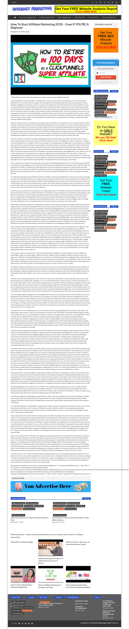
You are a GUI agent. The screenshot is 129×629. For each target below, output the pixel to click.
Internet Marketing (98, 623)
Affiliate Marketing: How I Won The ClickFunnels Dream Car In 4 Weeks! (50, 561)
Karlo (28, 32)
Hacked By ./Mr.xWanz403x (81, 607)
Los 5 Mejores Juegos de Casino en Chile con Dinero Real (50, 604)
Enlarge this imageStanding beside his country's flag (43, 534)
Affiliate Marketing (28, 17)
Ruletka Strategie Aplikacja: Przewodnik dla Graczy (109, 613)
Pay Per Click (80, 17)
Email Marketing (64, 17)
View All (86, 498)
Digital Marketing (46, 17)
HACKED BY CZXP (81, 601)
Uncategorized (17, 509)
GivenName (79, 534)
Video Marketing (109, 17)
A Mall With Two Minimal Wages (22, 542)
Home (14, 2)
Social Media (93, 17)
